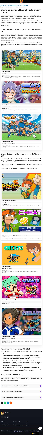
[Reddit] (10, 402)
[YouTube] (5, 417)
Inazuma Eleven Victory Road (18, 425)
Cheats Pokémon (4, 425)
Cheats (2, 421)
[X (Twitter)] (8, 417)
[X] (2, 402)
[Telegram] (8, 402)
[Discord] (2, 417)
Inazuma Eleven (16, 421)
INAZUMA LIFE (3, 5)
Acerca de (28, 423)
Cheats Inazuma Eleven (6, 423)
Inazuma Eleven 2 (16, 423)
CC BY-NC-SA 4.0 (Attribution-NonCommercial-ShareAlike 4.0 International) (26, 431)
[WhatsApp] (5, 402)
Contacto (27, 425)
